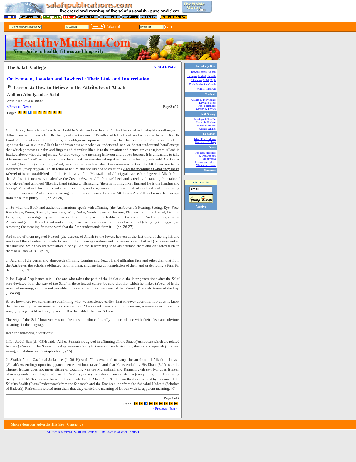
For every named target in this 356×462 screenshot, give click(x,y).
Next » (27, 107)
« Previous (14, 107)
